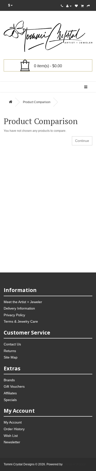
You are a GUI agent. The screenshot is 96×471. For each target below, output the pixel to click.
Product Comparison (36, 102)
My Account (13, 422)
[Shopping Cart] (82, 6)
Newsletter (12, 442)
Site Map (10, 357)
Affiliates (10, 393)
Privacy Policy (14, 315)
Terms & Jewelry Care (21, 321)
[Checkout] (88, 6)
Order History (14, 429)
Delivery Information (19, 308)
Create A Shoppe (74, 464)
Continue (82, 141)
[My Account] (69, 6)
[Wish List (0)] (76, 6)
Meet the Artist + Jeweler (23, 302)
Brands (9, 380)
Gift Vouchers (14, 386)
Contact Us (12, 344)
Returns (10, 351)
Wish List (11, 436)
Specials (10, 400)
